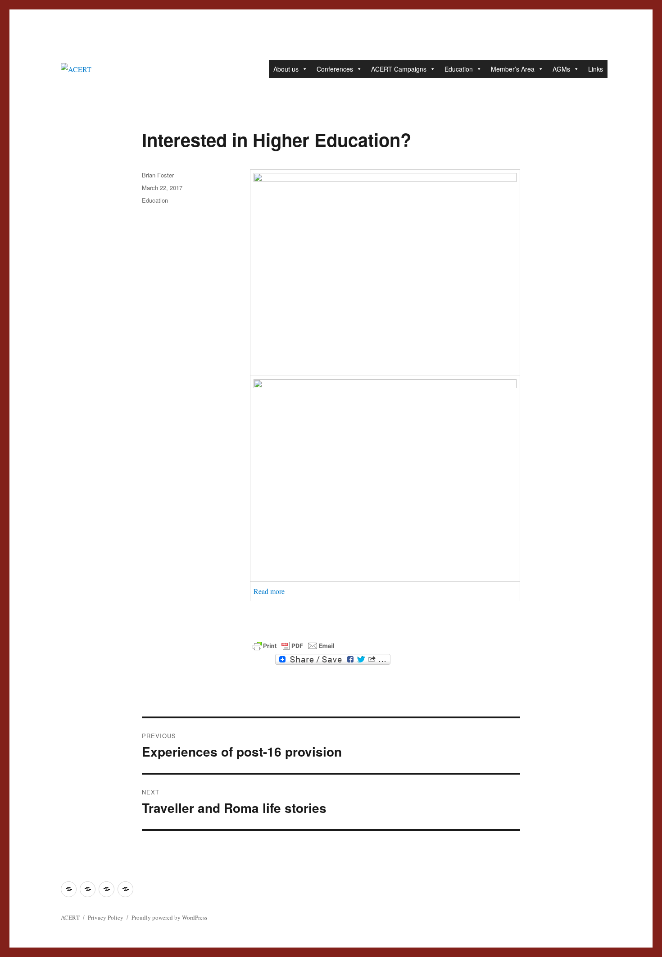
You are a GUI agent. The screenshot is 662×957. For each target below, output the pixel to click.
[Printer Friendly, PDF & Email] (293, 646)
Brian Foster (158, 175)
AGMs (561, 68)
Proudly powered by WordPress (169, 917)
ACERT (70, 917)
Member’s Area (513, 68)
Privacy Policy (105, 917)
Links (595, 68)
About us (286, 68)
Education (458, 68)
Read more (269, 591)
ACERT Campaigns (398, 68)
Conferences (335, 68)
